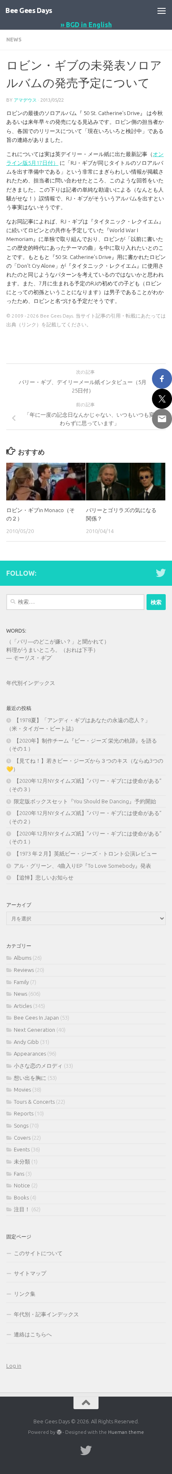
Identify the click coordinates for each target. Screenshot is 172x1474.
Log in (13, 1366)
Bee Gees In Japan (36, 1017)
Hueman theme (126, 1432)
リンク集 (24, 1294)
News (14, 39)
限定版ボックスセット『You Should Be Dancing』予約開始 (85, 801)
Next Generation (34, 1030)
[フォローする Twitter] (161, 573)
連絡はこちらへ (33, 1334)
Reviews (24, 970)
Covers (22, 1138)
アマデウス (25, 100)
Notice (22, 1185)
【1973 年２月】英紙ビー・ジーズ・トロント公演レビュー (85, 853)
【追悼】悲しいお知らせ (43, 877)
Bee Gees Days (28, 10)
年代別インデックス (30, 683)
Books (21, 1197)
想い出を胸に (30, 1078)
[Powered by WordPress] (59, 1432)
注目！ (22, 1209)
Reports (23, 1113)
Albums (22, 958)
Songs (21, 1125)
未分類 (22, 1161)
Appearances (30, 1053)
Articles (23, 1006)
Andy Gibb (26, 1042)
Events (22, 1149)
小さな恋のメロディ (38, 1066)
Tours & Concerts (34, 1102)
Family (21, 982)
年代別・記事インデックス (46, 1314)
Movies (22, 1089)
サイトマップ (30, 1273)
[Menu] (161, 10)
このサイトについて (38, 1253)
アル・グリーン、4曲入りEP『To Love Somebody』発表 (82, 866)
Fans (19, 1174)
